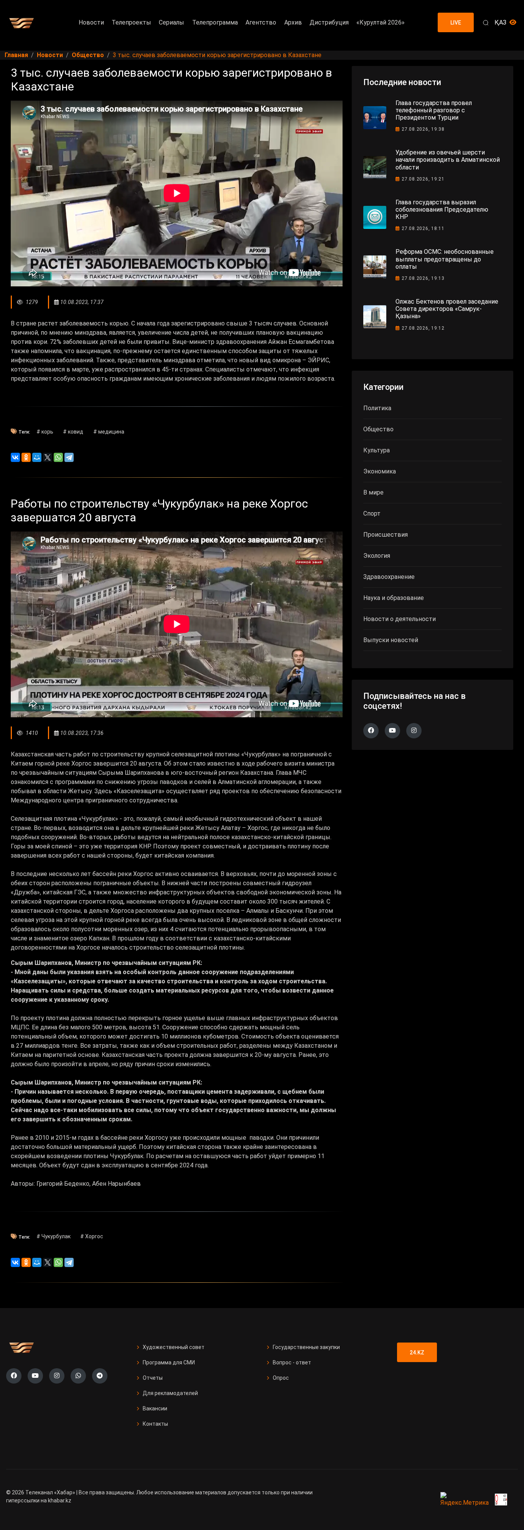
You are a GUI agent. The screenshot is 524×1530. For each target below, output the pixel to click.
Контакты (155, 1424)
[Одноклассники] (26, 457)
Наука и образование (393, 597)
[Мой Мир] (36, 457)
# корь (44, 432)
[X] (47, 457)
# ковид (73, 432)
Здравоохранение (389, 576)
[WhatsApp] (58, 457)
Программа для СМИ (169, 1362)
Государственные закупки (306, 1347)
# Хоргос (91, 1236)
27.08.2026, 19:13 (423, 278)
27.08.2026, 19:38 (423, 129)
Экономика (379, 471)
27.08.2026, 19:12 (423, 328)
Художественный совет (173, 1347)
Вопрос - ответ (292, 1362)
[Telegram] (69, 457)
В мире (373, 492)
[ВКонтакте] (15, 457)
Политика (377, 408)
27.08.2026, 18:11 (423, 228)
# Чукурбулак (53, 1236)
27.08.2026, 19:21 (423, 179)
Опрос (281, 1378)
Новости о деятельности (399, 619)
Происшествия (385, 534)
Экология (376, 555)
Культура (376, 450)
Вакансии (155, 1408)
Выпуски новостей (390, 640)
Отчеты (153, 1378)
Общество (378, 429)
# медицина (108, 432)
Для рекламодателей (170, 1393)
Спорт (372, 513)
